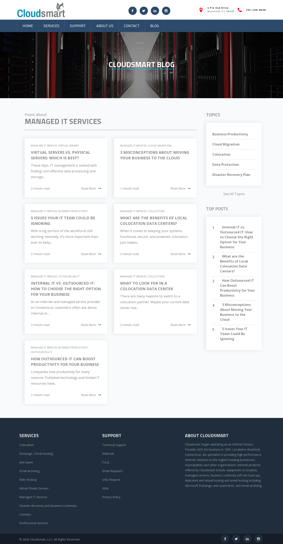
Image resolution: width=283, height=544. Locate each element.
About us (104, 26)
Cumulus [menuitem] (25, 514)
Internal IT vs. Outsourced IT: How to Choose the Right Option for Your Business (66, 289)
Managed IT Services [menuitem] (33, 497)
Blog (154, 26)
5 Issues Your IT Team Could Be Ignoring (234, 334)
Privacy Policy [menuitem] (111, 497)
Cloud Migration (159, 145)
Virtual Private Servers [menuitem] (33, 488)
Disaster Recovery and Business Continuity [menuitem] (48, 506)
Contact (132, 26)
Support (78, 26)
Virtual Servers (68, 145)
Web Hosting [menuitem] (27, 480)
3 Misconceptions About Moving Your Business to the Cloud (236, 312)
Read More (88, 188)
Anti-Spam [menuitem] (26, 462)
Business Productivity (73, 211)
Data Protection (225, 164)
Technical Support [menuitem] (114, 445)
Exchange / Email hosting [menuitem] (36, 454)
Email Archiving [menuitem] (29, 471)
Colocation (156, 211)
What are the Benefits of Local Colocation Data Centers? (234, 263)
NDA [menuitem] (105, 488)
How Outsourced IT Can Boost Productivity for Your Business (237, 288)
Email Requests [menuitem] (112, 471)
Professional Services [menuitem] (33, 523)
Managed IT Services (44, 145)
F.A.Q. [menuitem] (106, 462)
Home (28, 26)
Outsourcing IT (69, 276)
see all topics (234, 194)
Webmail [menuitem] (108, 454)
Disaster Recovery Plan (231, 174)
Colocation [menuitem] (26, 445)
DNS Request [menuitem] (111, 480)
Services (51, 26)
